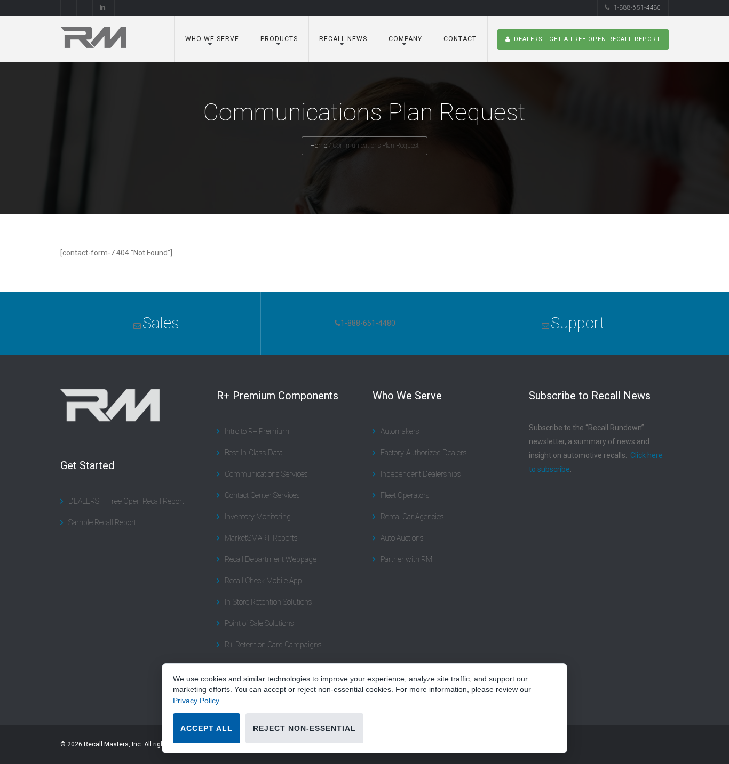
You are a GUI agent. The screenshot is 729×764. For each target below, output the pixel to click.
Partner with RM (406, 559)
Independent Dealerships (421, 474)
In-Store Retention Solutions (268, 602)
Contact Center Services (262, 495)
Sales (160, 322)
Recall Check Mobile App (263, 580)
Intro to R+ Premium (257, 431)
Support (578, 322)
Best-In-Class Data (254, 452)
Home (318, 145)
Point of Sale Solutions (259, 623)
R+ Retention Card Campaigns (273, 644)
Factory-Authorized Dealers (424, 452)
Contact (460, 39)
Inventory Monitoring (258, 516)
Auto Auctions (402, 538)
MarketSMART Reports (261, 538)
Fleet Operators (405, 495)
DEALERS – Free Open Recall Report (126, 501)
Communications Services (266, 474)
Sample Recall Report (102, 522)
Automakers (400, 431)
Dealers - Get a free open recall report (587, 39)
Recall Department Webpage (270, 559)
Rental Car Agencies (412, 516)
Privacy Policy (196, 700)
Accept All (206, 728)
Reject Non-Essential (304, 728)
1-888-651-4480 (637, 7)
